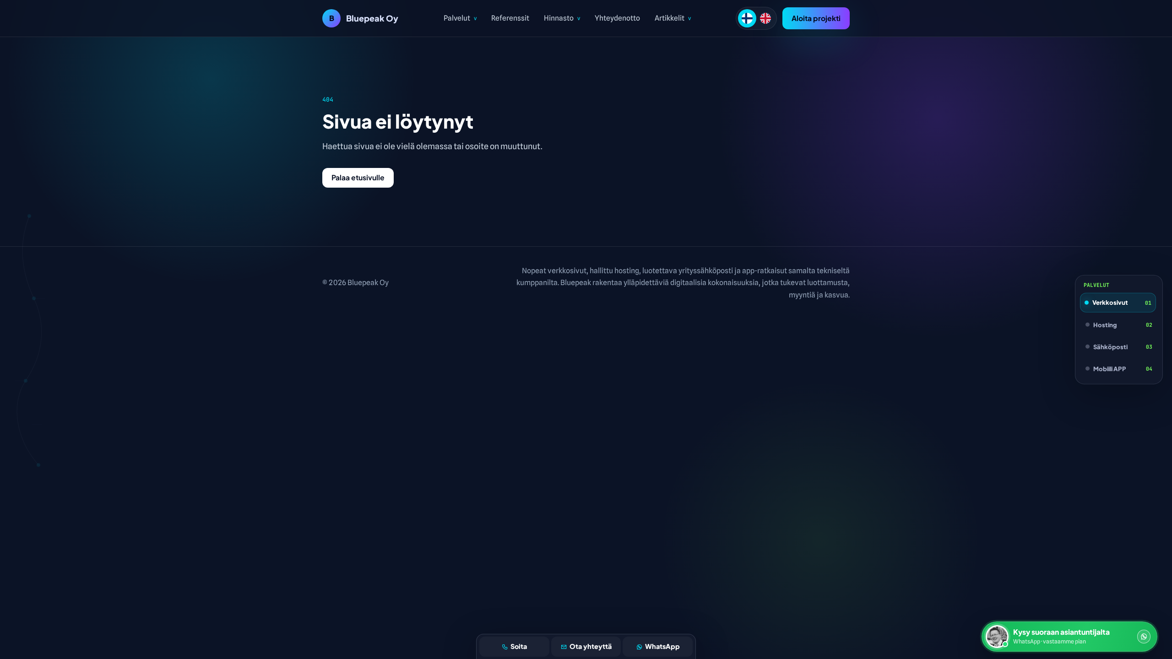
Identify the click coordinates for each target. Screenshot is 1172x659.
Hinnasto (562, 18)
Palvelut (460, 18)
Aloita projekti (816, 18)
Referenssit (510, 18)
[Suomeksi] (747, 18)
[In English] (765, 18)
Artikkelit (673, 18)
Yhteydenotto (617, 18)
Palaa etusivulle (358, 177)
